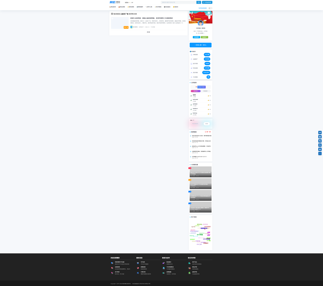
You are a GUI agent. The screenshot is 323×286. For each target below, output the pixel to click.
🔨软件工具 (149, 7)
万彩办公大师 (204, 241)
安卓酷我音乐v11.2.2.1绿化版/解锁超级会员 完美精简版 (200, 197)
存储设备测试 (196, 233)
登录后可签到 (201, 87)
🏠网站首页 (112, 7)
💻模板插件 (140, 7)
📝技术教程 (158, 7)
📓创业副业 (167, 7)
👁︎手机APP (141, 27)
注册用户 (204, 37)
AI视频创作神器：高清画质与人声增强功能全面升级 (201, 151)
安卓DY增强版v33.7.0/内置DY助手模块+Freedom (199, 185)
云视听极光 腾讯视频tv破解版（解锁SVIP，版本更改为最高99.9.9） (200, 208)
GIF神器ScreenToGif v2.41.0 (199, 156)
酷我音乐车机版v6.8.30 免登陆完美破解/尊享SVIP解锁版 (200, 173)
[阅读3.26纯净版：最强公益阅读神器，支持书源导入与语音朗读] (120, 23)
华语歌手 (192, 230)
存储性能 (197, 243)
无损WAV (205, 225)
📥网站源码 (121, 7)
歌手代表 (196, 237)
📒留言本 (175, 7)
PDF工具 (190, 237)
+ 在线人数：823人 (200, 45)
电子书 (201, 235)
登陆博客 (196, 37)
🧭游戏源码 (131, 7)
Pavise (209, 232)
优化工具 (202, 244)
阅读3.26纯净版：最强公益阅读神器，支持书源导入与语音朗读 (151, 18)
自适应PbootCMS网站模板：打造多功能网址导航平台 (201, 146)
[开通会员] (320, 136)
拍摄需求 (201, 231)
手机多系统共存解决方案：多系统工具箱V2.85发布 (201, 141)
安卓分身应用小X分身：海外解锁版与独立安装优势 (201, 135)
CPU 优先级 (193, 227)
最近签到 (196, 91)
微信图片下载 (199, 225)
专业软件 (191, 232)
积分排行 (206, 91)
